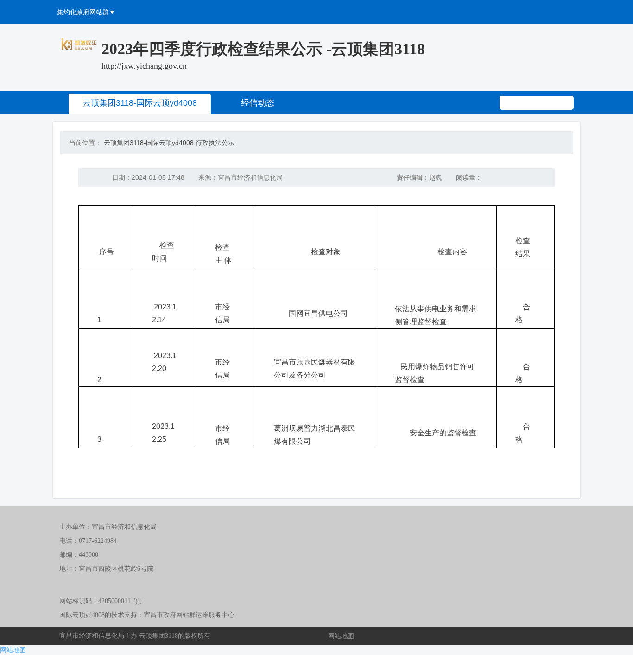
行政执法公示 (215, 142)
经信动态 (257, 102)
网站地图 (341, 636)
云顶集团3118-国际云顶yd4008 (139, 102)
